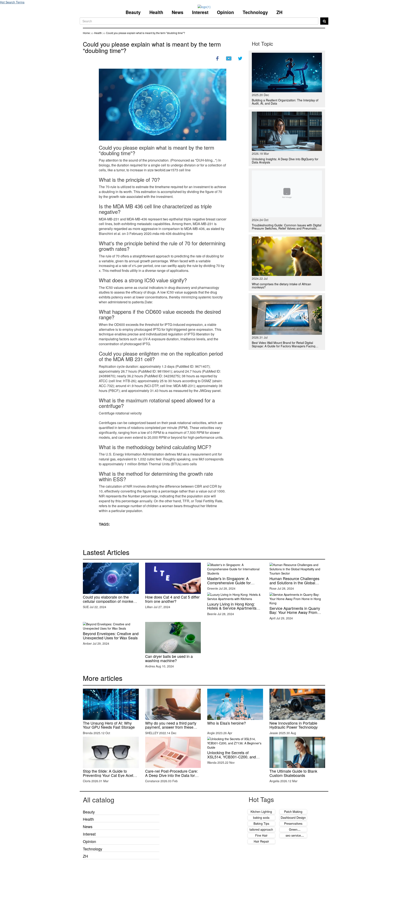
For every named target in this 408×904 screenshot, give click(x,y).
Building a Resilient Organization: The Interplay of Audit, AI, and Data (285, 101)
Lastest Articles (106, 552)
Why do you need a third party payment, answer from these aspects (170, 727)
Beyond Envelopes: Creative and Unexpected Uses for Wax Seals (111, 635)
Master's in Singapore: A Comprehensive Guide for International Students (229, 583)
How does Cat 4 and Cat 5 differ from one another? (172, 599)
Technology (255, 12)
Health (156, 12)
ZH (279, 12)
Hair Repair (261, 841)
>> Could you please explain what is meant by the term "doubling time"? (143, 33)
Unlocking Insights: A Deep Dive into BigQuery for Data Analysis (285, 160)
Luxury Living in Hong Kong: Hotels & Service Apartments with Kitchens (231, 608)
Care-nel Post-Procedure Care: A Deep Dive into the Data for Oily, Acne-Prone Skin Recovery (172, 775)
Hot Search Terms (12, 2)
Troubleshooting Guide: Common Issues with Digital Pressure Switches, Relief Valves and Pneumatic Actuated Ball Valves (286, 228)
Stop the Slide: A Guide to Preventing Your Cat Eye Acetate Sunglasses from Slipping (111, 775)
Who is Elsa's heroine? (226, 723)
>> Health (96, 33)
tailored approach (261, 829)
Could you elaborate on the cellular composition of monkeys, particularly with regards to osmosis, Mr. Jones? (110, 603)
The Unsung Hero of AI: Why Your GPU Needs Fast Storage (109, 725)
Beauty (133, 12)
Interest (200, 12)
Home (86, 33)
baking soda (261, 817)
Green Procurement (293, 831)
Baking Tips (261, 823)
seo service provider (293, 837)
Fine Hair (261, 835)
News (177, 12)
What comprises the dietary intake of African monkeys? (281, 285)
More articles (102, 678)
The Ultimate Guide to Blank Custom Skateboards (293, 773)
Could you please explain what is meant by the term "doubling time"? (152, 47)
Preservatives (293, 823)
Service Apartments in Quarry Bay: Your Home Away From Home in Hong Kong (294, 612)
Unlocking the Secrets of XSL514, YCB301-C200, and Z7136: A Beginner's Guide (231, 757)
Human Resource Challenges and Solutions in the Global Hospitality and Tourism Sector (295, 583)
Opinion (225, 12)
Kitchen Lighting (261, 811)
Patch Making (293, 811)
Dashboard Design (293, 817)
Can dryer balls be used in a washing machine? (169, 658)
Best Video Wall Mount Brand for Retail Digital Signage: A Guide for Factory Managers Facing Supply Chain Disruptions (283, 346)
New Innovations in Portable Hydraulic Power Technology (293, 725)
